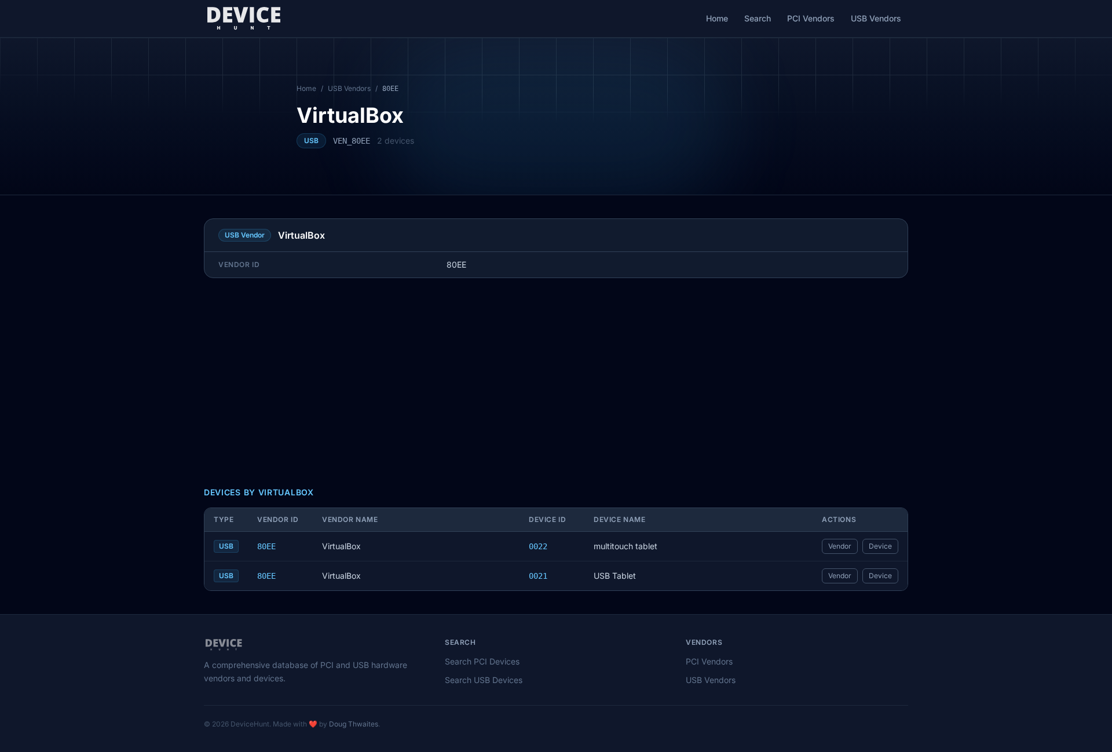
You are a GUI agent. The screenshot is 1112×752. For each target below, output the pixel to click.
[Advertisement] (556, 382)
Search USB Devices (483, 680)
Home (717, 18)
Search (757, 18)
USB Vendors (876, 18)
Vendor (839, 546)
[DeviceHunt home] (243, 18)
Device (880, 546)
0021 (538, 576)
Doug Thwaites (353, 724)
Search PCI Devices (482, 661)
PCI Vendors (811, 18)
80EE (266, 546)
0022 (538, 546)
